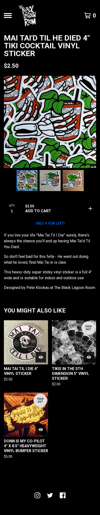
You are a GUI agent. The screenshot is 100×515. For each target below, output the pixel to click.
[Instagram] (37, 495)
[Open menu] (8, 15)
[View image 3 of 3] (73, 180)
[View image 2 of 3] (50, 180)
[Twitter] (50, 495)
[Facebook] (63, 495)
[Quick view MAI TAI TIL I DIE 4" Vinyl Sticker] (40, 357)
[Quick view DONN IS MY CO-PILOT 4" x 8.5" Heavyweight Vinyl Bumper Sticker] (40, 429)
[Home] (27, 15)
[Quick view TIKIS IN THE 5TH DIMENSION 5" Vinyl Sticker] (88, 357)
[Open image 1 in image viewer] (50, 122)
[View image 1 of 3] (27, 180)
